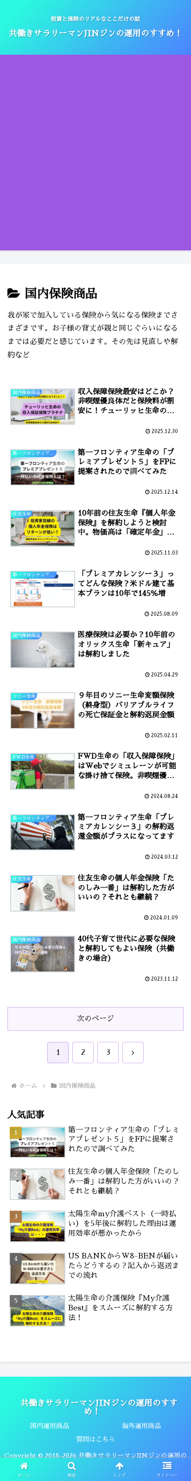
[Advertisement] (95, 154)
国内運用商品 (49, 1426)
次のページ (95, 1018)
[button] (172, 1228)
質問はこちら (95, 1439)
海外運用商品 (141, 1426)
